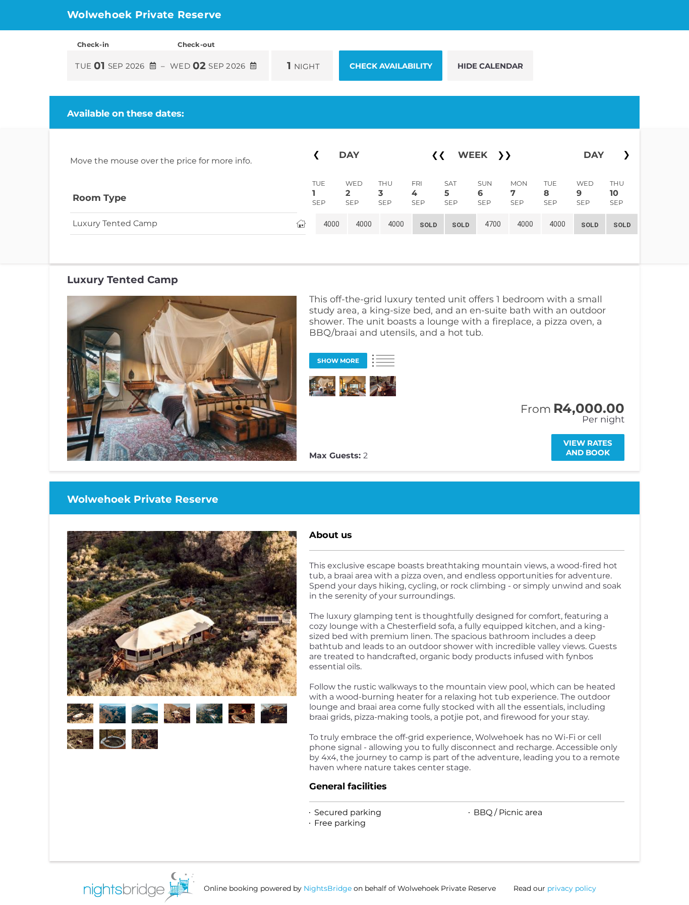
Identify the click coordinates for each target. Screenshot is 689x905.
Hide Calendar (490, 66)
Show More (338, 360)
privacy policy (571, 888)
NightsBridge (328, 888)
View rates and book (587, 447)
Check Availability (391, 66)
